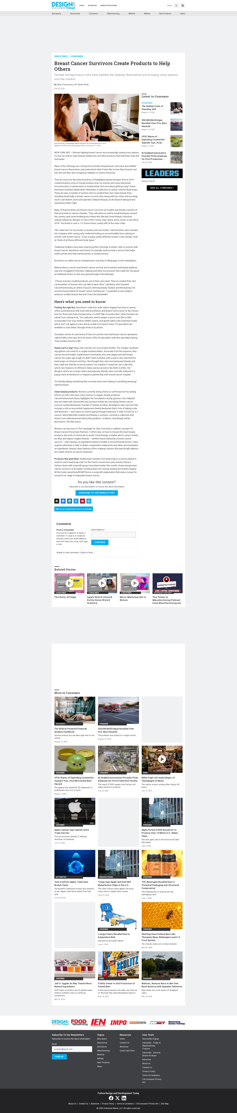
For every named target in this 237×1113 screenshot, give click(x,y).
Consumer (76, 56)
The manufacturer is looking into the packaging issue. (157, 893)
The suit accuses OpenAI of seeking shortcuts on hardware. (70, 837)
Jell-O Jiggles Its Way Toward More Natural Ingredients (73, 985)
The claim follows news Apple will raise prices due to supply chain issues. (115, 890)
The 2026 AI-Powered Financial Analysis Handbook (70, 730)
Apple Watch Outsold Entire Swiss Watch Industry (99, 600)
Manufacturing (106, 877)
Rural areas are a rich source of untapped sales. (160, 991)
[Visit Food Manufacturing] (79, 1022)
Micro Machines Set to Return (133, 598)
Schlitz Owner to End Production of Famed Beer (116, 985)
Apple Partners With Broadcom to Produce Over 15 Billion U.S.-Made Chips (160, 833)
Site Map (165, 1104)
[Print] (56, 501)
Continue (100, 542)
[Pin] (82, 501)
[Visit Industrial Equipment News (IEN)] (98, 1022)
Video (145, 773)
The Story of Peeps (65, 597)
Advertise (95, 1104)
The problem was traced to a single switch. (117, 735)
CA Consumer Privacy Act (147, 1104)
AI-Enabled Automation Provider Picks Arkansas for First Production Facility (154, 156)
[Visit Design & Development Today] (60, 1022)
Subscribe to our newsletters (96, 493)
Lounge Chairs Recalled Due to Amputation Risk (114, 935)
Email (54, 1044)
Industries (61, 56)
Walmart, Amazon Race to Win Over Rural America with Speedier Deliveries (162, 985)
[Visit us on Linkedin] (124, 1098)
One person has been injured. (111, 941)
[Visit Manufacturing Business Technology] (176, 1022)
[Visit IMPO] (118, 1022)
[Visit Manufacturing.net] (157, 1022)
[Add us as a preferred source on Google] (88, 501)
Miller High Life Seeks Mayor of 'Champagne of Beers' (158, 779)
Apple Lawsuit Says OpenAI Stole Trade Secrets (71, 831)
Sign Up (59, 1057)
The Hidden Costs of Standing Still (152, 108)
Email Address (98, 530)
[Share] (63, 501)
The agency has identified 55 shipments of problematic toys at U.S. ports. (73, 788)
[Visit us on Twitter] (117, 1098)
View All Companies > (162, 188)
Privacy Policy (108, 1104)
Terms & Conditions (125, 1104)
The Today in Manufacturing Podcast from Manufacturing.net (166, 600)
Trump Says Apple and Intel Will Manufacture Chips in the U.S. (114, 883)
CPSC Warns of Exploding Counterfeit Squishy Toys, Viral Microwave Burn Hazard (154, 139)
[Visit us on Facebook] (111, 1098)
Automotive (61, 877)
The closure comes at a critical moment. (159, 944)
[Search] (176, 5)
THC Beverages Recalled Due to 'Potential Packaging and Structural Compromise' (160, 885)
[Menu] (182, 5)
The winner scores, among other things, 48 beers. (160, 785)
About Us (72, 1104)
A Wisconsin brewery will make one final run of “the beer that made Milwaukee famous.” (117, 991)
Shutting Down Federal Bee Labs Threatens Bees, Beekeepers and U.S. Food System (161, 937)
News (101, 979)
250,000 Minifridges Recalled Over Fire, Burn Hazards (154, 123)
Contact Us (83, 1104)
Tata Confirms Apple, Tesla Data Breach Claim (71, 883)
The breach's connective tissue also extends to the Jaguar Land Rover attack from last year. (74, 891)
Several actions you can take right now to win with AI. (74, 736)
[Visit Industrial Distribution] (137, 1022)
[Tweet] (76, 501)
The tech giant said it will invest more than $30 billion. (160, 840)
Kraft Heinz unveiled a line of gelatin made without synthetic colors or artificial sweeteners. (73, 993)
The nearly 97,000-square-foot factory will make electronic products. (117, 785)
